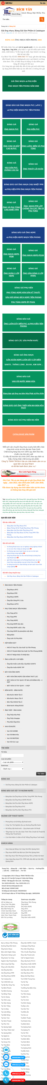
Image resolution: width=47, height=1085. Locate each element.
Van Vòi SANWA (12, 731)
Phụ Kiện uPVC (26, 911)
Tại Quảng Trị (25, 1030)
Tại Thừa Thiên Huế (7, 1030)
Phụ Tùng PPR (12, 617)
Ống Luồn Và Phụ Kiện (14, 638)
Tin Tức (23, 871)
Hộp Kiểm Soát (10, 643)
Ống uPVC (24, 909)
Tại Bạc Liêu (25, 1006)
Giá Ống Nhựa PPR (7, 973)
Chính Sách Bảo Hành (8, 911)
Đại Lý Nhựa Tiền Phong (9, 943)
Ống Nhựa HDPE (12, 597)
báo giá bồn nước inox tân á (31, 503)
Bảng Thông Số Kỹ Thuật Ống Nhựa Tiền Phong (23, 528)
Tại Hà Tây (24, 982)
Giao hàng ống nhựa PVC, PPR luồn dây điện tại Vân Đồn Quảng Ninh (25, 860)
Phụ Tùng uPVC (12, 613)
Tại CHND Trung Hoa (28, 979)
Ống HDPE (24, 904)
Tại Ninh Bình (25, 1042)
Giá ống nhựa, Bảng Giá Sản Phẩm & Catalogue (23, 576)
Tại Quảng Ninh (26, 1048)
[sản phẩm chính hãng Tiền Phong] (11, 931)
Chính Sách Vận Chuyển (9, 913)
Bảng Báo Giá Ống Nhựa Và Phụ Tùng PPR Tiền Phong (24, 796)
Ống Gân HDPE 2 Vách (28, 943)
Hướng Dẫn (40, 868)
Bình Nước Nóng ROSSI (15, 705)
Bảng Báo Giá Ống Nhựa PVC (17, 526)
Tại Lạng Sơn (25, 1057)
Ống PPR (24, 913)
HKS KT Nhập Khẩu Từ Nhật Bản (18, 655)
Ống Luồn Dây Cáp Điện (14, 659)
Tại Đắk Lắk (25, 1012)
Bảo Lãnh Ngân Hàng (8, 952)
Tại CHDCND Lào (7, 982)
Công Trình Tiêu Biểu (8, 904)
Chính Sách (15, 871)
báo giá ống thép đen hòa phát (29, 505)
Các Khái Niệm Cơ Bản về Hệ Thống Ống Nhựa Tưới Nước (25, 837)
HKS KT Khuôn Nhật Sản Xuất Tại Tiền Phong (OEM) (24, 651)
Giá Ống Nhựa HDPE (8, 976)
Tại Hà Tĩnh (24, 1033)
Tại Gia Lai (24, 1015)
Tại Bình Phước (6, 988)
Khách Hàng (16, 14)
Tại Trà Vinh (25, 1000)
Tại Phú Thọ (25, 1054)
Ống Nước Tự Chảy (7, 958)
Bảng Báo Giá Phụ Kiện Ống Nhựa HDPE (19, 803)
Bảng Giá (12, 26)
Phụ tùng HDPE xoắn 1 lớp (16, 627)
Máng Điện (10, 635)
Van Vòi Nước (10, 726)
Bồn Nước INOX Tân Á (14, 695)
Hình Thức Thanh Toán (8, 915)
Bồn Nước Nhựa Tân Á (15, 698)
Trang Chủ (5, 868)
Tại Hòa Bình (5, 1039)
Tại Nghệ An (5, 1036)
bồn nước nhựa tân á (16, 503)
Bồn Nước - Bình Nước (14, 690)
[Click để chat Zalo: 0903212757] (6, 1064)
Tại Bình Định (25, 1024)
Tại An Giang (5, 997)
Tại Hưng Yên (5, 1042)
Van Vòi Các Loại (12, 742)
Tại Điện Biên (25, 1039)
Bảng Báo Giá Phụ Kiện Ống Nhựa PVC (20, 530)
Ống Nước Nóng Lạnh (8, 955)
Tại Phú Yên (5, 1024)
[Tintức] (43, 3)
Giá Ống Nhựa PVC (27, 973)
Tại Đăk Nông (5, 1015)
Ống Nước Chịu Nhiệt (28, 967)
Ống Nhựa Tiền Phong (13, 585)
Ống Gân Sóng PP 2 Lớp (15, 600)
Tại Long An (25, 991)
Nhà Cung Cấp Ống (7, 964)
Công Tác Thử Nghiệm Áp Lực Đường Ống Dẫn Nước (23, 825)
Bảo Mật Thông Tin (7, 909)
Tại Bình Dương (6, 991)
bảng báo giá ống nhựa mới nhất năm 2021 (21, 501)
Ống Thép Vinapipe (13, 718)
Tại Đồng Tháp (6, 994)
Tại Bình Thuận (26, 1018)
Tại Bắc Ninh (25, 1051)
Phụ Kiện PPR (26, 915)
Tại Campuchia (6, 979)
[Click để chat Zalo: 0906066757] (6, 1057)
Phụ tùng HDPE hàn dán (15, 624)
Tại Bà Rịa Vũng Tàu (8, 985)
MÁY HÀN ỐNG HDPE (12, 672)
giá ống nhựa (12, 512)
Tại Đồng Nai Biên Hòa (28, 988)
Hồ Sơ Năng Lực (6, 902)
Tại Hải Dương (26, 1075)
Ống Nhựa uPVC (12, 590)
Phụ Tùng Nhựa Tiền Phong (16, 608)
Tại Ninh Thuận (6, 1021)
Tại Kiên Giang (26, 1003)
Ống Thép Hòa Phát (13, 715)
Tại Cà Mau (5, 1009)
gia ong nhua (20, 512)
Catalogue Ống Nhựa (28, 946)
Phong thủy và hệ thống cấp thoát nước (18, 822)
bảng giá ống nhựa (32, 510)
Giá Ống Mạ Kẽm (6, 970)
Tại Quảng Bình (6, 1033)
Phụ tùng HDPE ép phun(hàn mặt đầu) (20, 631)
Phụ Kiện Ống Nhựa (27, 949)
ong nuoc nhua (29, 512)
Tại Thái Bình (5, 1045)
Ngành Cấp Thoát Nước (12, 816)
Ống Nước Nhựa (6, 949)
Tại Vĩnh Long (5, 1000)
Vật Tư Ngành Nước (27, 958)
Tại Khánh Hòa (26, 1021)
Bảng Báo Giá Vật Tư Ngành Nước (17, 791)
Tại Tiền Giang (25, 994)
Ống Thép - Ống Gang (13, 710)
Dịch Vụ (31, 868)
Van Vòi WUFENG (13, 738)
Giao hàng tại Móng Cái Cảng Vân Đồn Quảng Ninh (23, 849)
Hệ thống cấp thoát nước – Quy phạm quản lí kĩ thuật (23, 828)
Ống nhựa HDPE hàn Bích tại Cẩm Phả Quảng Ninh (23, 852)
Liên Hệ (6, 871)
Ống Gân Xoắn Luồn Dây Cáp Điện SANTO (21, 664)
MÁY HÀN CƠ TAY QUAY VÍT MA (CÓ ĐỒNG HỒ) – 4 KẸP (24, 681)
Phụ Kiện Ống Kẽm (13, 722)
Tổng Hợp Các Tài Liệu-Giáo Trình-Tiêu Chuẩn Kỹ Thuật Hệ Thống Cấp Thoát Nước (25, 833)
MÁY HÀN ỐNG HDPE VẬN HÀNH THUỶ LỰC (22, 676)
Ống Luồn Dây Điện (7, 967)
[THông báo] (11, 938)
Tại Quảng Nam (26, 1027)
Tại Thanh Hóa (26, 1036)
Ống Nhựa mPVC (13, 604)
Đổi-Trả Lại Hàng (7, 917)
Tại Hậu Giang (6, 1003)
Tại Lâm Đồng (5, 1012)
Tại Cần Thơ (25, 1009)
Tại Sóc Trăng (5, 1006)
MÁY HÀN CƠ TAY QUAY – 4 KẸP (18, 686)
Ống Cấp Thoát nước (28, 955)
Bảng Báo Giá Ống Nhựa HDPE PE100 (20, 537)
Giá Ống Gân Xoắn (27, 970)
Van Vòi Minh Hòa (13, 735)
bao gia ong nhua (32, 508)
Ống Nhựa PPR (12, 593)
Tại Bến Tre (24, 997)
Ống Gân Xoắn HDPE (28, 917)
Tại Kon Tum (5, 1018)
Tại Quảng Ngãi (6, 1027)
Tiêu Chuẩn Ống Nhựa (28, 952)
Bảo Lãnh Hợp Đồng (8, 906)
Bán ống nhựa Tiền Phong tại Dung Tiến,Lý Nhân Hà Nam (25, 856)
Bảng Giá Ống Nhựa (27, 976)
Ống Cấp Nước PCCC (28, 961)
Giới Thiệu (22, 868)
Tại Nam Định (25, 1045)
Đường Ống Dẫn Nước (8, 946)
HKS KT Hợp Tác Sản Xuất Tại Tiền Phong (21, 647)
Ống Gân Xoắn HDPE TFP (15, 667)
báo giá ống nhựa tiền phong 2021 (16, 508)
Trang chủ (4, 26)
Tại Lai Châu (25, 1066)
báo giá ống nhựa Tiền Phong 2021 (16, 499)
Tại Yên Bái (24, 1063)
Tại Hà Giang (25, 1069)
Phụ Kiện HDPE (26, 906)
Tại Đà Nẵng (25, 1072)
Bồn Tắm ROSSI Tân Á (14, 702)
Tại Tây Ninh (25, 985)
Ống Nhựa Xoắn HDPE (28, 964)
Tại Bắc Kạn (25, 1060)
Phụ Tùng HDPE (12, 620)
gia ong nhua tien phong (20, 510)
